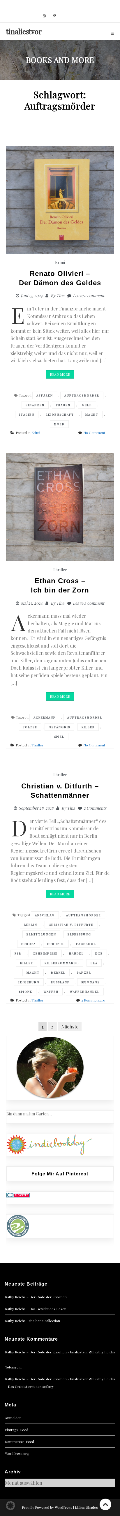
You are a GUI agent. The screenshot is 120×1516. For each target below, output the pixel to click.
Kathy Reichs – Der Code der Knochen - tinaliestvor (46, 1352)
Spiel (59, 737)
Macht (91, 414)
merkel (58, 972)
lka (94, 963)
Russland (60, 982)
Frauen (63, 405)
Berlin (30, 925)
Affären (44, 395)
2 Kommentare (93, 1000)
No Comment (94, 432)
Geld (87, 405)
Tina (60, 295)
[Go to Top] (105, 1504)
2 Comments (95, 808)
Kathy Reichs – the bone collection (32, 1320)
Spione (25, 992)
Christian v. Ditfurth (71, 925)
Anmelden (13, 1417)
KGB (99, 953)
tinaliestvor (24, 31)
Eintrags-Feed (16, 1429)
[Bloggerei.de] (18, 1194)
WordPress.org (17, 1453)
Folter (30, 727)
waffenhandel (85, 992)
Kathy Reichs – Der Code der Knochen (36, 1297)
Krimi (60, 262)
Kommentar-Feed (19, 1441)
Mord (59, 424)
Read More (60, 374)
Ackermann (44, 717)
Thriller (60, 569)
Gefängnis (59, 727)
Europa (28, 944)
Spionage (90, 982)
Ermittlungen (41, 934)
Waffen (51, 992)
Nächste (69, 1027)
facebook (86, 944)
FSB (18, 953)
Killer (88, 727)
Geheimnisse (45, 953)
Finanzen (35, 405)
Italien (26, 414)
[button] (10, 1505)
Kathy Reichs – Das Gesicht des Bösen (35, 1308)
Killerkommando (62, 963)
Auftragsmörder (81, 395)
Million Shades (86, 1507)
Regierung (29, 982)
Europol (56, 944)
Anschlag (45, 915)
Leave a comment (88, 295)
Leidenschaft (60, 414)
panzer (84, 972)
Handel (76, 953)
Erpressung (79, 934)
